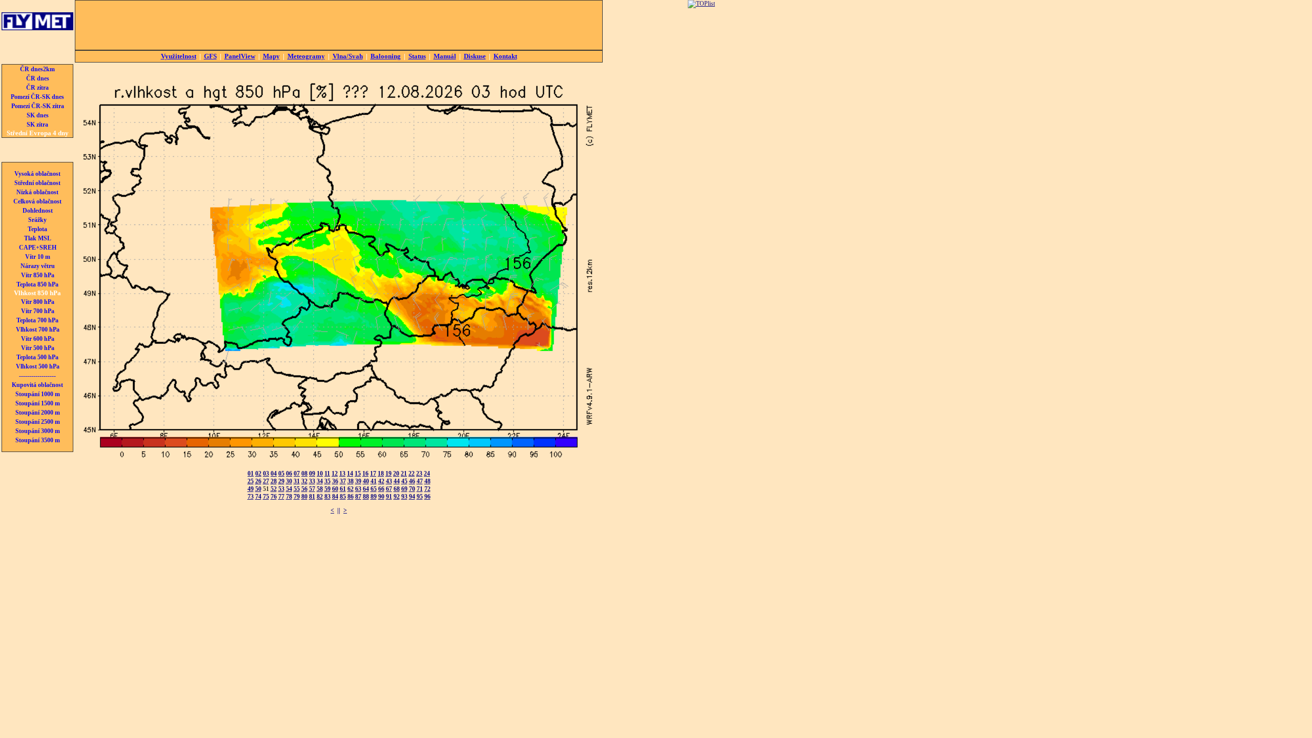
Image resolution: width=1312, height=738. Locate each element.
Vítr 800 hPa (37, 301)
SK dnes (38, 115)
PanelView (239, 56)
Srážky (37, 219)
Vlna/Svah (348, 56)
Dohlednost (38, 210)
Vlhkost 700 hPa (37, 329)
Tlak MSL (37, 238)
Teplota (37, 229)
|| (338, 510)
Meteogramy (306, 56)
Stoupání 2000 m (37, 412)
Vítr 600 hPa (37, 338)
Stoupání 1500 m (37, 403)
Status (417, 56)
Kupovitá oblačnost (37, 384)
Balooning (386, 56)
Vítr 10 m (37, 256)
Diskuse (475, 56)
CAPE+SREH (37, 247)
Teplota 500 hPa (37, 357)
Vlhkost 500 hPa (37, 366)
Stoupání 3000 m (37, 431)
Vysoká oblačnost (37, 173)
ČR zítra (37, 87)
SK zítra (37, 124)
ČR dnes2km (37, 69)
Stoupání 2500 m (37, 421)
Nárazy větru (37, 266)
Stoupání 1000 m (37, 394)
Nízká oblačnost (37, 192)
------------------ (37, 375)
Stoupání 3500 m (37, 440)
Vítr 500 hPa (37, 348)
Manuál (445, 56)
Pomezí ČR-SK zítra (37, 106)
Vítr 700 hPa (37, 311)
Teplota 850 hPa (37, 284)
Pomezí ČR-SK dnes (37, 96)
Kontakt (505, 56)
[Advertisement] (338, 25)
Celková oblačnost (37, 201)
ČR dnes (37, 78)
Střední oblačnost (37, 183)
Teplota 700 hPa (37, 320)
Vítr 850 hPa (37, 275)
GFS (210, 56)
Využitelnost (178, 56)
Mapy (271, 56)
